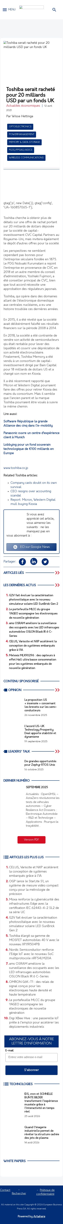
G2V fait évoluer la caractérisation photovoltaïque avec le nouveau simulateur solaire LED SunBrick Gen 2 (33, 924)
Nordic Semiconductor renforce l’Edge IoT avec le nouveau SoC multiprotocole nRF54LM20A (31, 954)
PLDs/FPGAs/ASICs (20, 150)
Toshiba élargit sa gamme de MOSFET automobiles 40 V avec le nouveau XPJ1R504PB (34, 940)
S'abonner (31, 1070)
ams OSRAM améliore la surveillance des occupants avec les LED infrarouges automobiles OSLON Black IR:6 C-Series (34, 970)
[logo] (31, 9)
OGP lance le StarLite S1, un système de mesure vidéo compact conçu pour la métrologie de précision (33, 888)
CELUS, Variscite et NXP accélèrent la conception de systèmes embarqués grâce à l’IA (33, 872)
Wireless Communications (26, 157)
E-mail (9, 1050)
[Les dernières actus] (57, 585)
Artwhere (39, 1216)
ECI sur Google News (34, 547)
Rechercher (19, 1193)
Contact (5, 1190)
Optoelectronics (20, 126)
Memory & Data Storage (24, 142)
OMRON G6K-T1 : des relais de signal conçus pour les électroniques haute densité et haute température (31, 988)
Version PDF (31, 839)
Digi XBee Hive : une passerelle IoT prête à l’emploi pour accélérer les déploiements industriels (34, 1023)
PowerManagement (21, 134)
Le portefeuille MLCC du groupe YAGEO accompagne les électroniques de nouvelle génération (32, 1007)
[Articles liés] (57, 572)
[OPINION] (57, 690)
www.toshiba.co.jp (16, 468)
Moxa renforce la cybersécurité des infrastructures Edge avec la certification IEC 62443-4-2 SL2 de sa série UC (34, 906)
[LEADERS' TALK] (57, 751)
